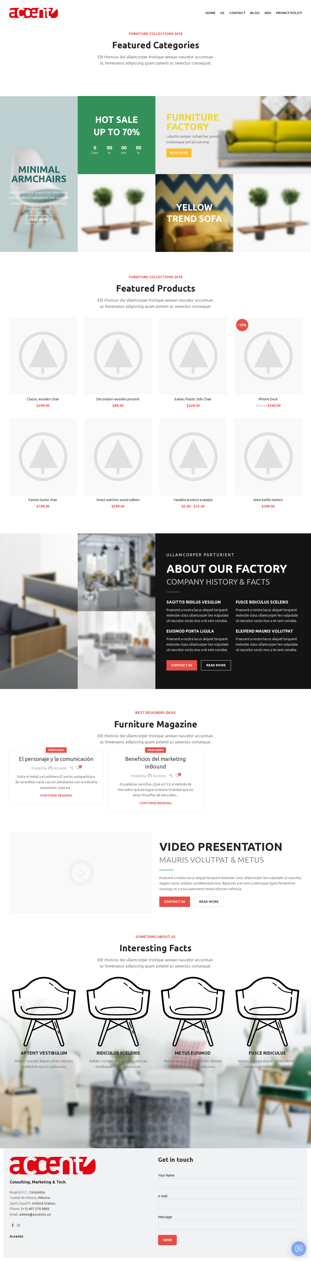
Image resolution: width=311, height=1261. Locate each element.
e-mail (162, 1196)
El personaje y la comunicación (56, 759)
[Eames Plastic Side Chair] (193, 356)
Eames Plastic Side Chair (193, 399)
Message (165, 1217)
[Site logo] (33, 13)
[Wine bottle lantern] (268, 456)
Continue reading (56, 795)
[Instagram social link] (18, 1225)
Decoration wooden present (117, 399)
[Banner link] (39, 174)
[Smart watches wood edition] (118, 456)
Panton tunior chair (43, 500)
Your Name (166, 1175)
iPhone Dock (268, 399)
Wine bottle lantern (268, 500)
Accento (60, 768)
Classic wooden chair (43, 399)
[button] (80, 872)
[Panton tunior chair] (43, 456)
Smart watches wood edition (118, 500)
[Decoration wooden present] (118, 356)
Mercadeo (56, 750)
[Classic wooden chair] (43, 356)
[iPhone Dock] (268, 356)
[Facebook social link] (12, 1225)
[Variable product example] (193, 456)
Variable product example (193, 500)
